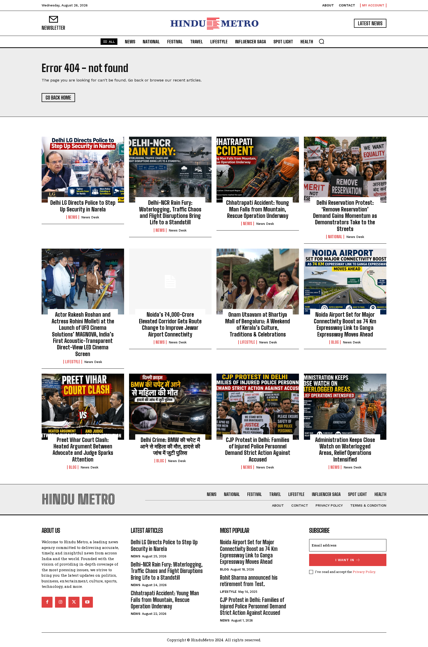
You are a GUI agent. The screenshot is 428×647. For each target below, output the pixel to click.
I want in (344, 560)
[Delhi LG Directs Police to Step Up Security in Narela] (83, 170)
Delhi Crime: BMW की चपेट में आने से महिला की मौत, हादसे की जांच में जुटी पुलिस (170, 446)
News (72, 217)
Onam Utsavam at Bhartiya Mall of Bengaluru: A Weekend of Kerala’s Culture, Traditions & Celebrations (257, 324)
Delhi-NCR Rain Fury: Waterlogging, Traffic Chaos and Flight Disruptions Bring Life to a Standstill (170, 212)
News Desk (90, 217)
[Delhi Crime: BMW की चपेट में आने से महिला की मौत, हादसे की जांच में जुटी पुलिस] (170, 407)
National (335, 237)
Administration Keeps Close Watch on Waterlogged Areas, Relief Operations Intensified (345, 450)
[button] (321, 41)
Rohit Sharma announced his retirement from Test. (248, 580)
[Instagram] (60, 602)
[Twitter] (73, 602)
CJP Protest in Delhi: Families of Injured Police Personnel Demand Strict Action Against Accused (257, 450)
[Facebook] (47, 602)
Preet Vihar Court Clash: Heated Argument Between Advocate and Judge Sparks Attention (83, 450)
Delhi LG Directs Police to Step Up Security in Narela (82, 205)
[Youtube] (87, 602)
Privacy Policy (364, 571)
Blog (335, 342)
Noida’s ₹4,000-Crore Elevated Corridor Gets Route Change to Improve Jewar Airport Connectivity (170, 324)
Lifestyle (72, 362)
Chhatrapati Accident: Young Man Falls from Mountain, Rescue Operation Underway (257, 209)
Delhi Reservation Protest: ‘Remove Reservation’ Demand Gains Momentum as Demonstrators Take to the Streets (345, 215)
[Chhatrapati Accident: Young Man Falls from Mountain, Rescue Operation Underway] (257, 170)
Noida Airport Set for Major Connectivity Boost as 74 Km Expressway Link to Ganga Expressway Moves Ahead (345, 324)
